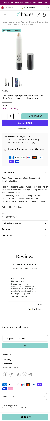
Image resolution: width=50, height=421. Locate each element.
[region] (25, 287)
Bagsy (5, 91)
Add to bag (25, 417)
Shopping (6, 359)
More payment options (25, 129)
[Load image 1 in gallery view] (7, 82)
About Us (6, 354)
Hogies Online (13, 406)
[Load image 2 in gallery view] (19, 82)
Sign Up (25, 345)
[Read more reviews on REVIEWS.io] (35, 309)
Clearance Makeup (14, 22)
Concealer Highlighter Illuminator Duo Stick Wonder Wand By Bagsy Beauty (27, 23)
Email (4, 333)
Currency (5, 396)
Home (4, 22)
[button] (5, 14)
